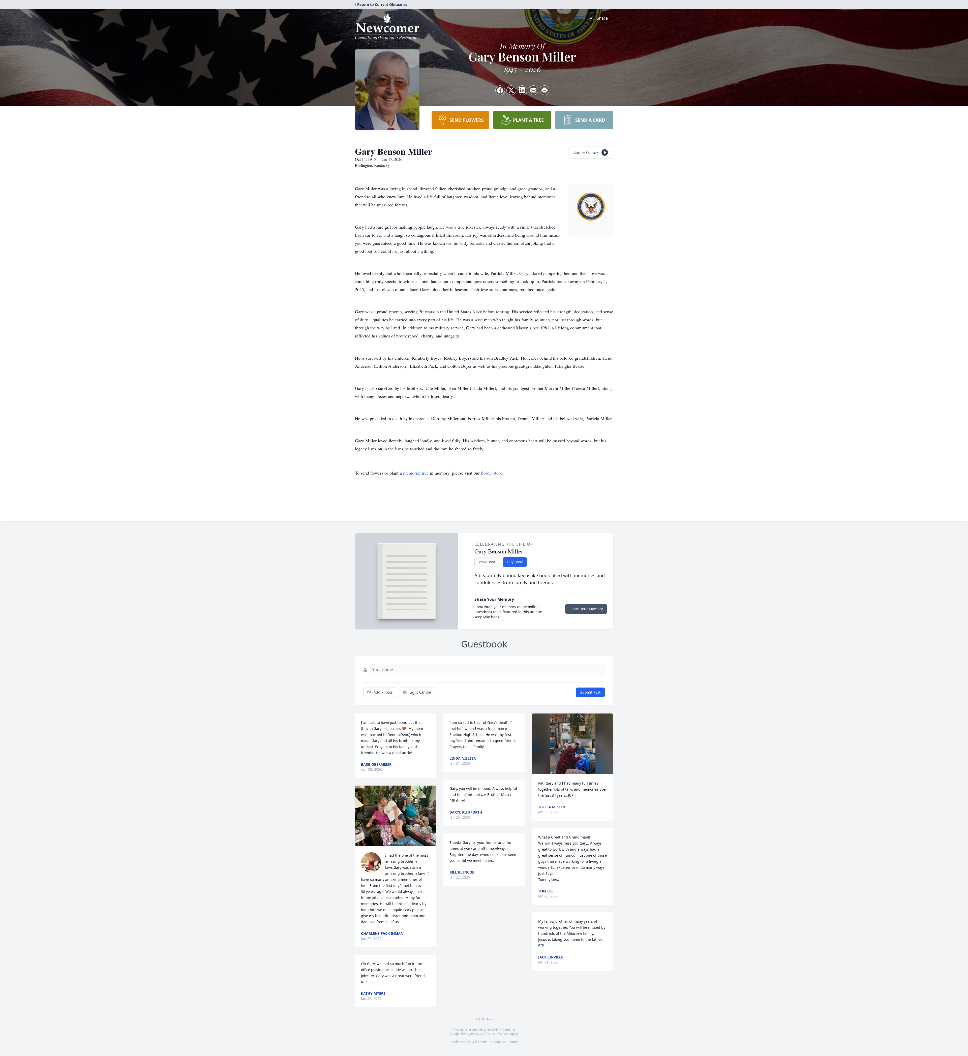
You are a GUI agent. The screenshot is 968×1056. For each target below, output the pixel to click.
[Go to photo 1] (389, 843)
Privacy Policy (469, 1034)
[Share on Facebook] (500, 90)
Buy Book (515, 562)
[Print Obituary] (544, 90)
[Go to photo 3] (396, 843)
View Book (487, 562)
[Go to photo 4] (399, 843)
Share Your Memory (586, 608)
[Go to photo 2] (392, 843)
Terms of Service (497, 1034)
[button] (395, 816)
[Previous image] (360, 816)
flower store (491, 473)
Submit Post (590, 692)
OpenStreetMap (489, 1042)
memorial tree (416, 473)
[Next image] (431, 816)
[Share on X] (511, 90)
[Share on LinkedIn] (522, 90)
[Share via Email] (533, 90)
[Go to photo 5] (402, 843)
